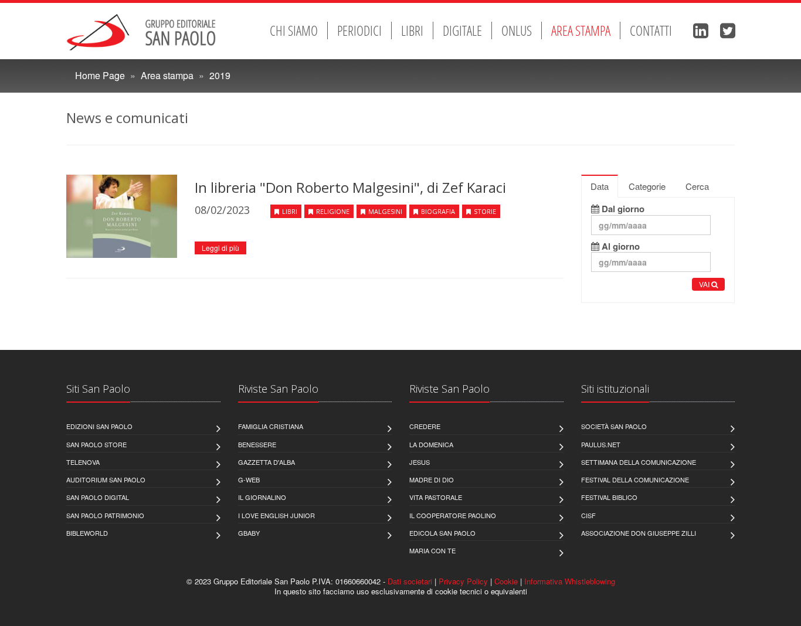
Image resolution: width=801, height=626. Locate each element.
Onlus (516, 30)
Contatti (651, 30)
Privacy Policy (463, 581)
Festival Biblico (609, 497)
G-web (249, 479)
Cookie (506, 581)
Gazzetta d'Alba (266, 462)
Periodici (359, 30)
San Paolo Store (96, 444)
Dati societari (410, 581)
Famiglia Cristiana (270, 426)
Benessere (257, 444)
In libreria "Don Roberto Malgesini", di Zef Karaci (350, 187)
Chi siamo (294, 30)
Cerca (697, 186)
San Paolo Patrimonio (105, 515)
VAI (705, 284)
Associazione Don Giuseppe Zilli (638, 532)
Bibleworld (87, 532)
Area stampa (580, 30)
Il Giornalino (262, 497)
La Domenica (431, 444)
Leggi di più (220, 248)
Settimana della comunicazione (638, 462)
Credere (424, 426)
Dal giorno (621, 209)
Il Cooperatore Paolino (452, 515)
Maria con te (432, 550)
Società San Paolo (614, 426)
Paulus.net (600, 444)
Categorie (647, 186)
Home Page (100, 75)
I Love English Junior (276, 515)
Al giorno (619, 247)
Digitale (462, 30)
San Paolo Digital (97, 497)
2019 (219, 75)
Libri (412, 30)
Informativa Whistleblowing (569, 581)
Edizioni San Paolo (99, 426)
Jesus (419, 462)
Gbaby (249, 532)
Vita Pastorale (435, 497)
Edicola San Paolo (442, 532)
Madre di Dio (431, 479)
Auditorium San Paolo (105, 479)
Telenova (83, 462)
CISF (588, 515)
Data (599, 186)
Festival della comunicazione (635, 479)
